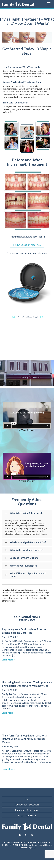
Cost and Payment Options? (24, 558)
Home (27, 799)
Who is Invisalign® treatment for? (28, 542)
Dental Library (45, 845)
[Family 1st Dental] (18, 4)
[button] (27, 513)
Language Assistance (27, 809)
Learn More (8, 659)
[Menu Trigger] (48, 3)
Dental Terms (31, 845)
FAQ (33, 847)
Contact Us (25, 847)
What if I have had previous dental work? (28, 574)
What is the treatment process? (26, 550)
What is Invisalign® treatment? (26, 513)
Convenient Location (27, 804)
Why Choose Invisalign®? (23, 565)
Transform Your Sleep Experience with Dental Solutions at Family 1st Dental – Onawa (25, 739)
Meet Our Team (27, 815)
